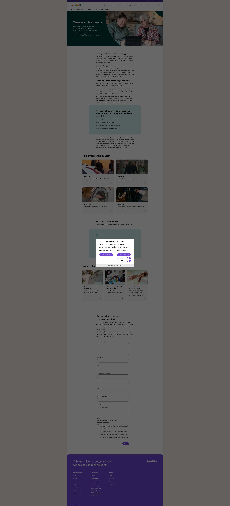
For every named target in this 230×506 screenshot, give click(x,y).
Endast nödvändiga (124, 254)
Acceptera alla (106, 254)
